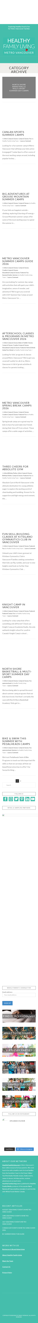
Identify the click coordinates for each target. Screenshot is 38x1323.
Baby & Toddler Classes (25, 343)
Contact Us (6, 1267)
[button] (19, 60)
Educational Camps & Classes (11, 272)
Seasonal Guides (7, 275)
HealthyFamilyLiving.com (11, 1165)
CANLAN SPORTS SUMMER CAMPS (13, 133)
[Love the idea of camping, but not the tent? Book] (30, 1136)
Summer (15, 275)
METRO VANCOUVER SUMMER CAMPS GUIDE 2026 (17, 261)
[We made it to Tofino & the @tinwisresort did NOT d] (7, 1136)
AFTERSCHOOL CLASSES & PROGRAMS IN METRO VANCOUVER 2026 (18, 336)
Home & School (30, 347)
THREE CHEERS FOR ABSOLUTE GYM (15, 468)
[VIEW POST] (19, 116)
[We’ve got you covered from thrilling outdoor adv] (19, 1129)
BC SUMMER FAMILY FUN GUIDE (13, 1234)
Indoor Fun (5, 350)
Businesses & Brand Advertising (13, 1249)
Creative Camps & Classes (10, 270)
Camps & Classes (23, 139)
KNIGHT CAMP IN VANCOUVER (13, 606)
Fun (30, 139)
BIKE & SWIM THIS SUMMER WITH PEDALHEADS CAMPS (16, 741)
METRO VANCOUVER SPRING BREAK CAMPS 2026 (17, 405)
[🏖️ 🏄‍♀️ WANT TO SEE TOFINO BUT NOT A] (30, 1129)
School (11, 350)
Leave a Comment (25, 141)
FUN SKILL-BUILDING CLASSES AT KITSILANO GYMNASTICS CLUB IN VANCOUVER (17, 538)
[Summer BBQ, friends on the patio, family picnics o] (7, 1129)
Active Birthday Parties (10, 473)
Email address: (7, 992)
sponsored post (6, 683)
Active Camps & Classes (11, 139)
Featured (23, 272)
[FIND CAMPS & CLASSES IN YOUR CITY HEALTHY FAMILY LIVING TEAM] (0, 12)
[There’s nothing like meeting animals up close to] (19, 1143)
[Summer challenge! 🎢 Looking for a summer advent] (30, 1143)
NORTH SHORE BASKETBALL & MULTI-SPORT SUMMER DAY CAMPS (17, 673)
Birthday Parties (7, 475)
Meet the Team (7, 1261)
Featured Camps (7, 613)
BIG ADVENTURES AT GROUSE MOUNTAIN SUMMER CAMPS (16, 196)
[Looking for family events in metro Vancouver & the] (19, 1136)
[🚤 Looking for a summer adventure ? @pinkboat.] (7, 1143)
